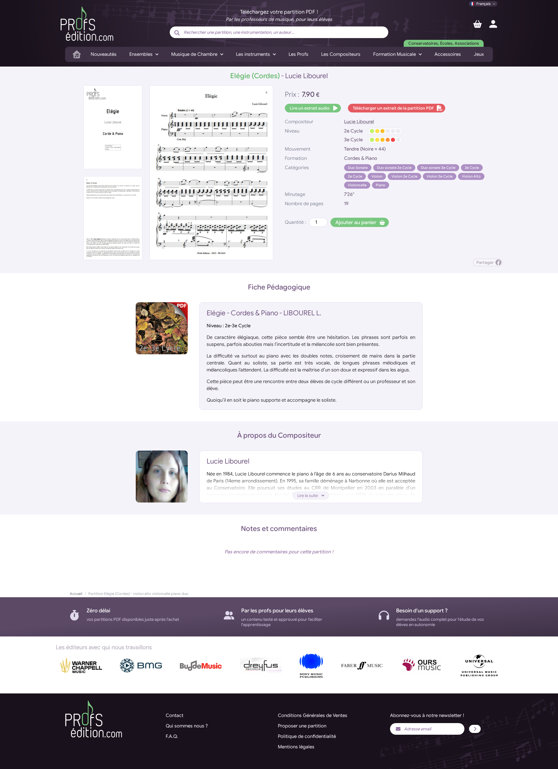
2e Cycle (355, 176)
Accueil (76, 593)
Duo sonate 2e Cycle (394, 167)
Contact (174, 715)
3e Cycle (472, 167)
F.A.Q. (172, 736)
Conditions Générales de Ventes (312, 715)
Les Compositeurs (340, 54)
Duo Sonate (358, 167)
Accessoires (447, 54)
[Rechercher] (177, 33)
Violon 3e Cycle (440, 176)
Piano (380, 185)
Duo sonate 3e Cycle (438, 167)
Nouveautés (104, 54)
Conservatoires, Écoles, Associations (443, 43)
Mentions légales (296, 747)
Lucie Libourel (359, 122)
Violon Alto (471, 176)
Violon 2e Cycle (404, 176)
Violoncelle (357, 185)
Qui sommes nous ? (187, 726)
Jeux (479, 54)
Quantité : (295, 222)
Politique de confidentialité (307, 736)
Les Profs (298, 54)
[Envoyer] (475, 729)
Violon (376, 176)
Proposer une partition (302, 726)
